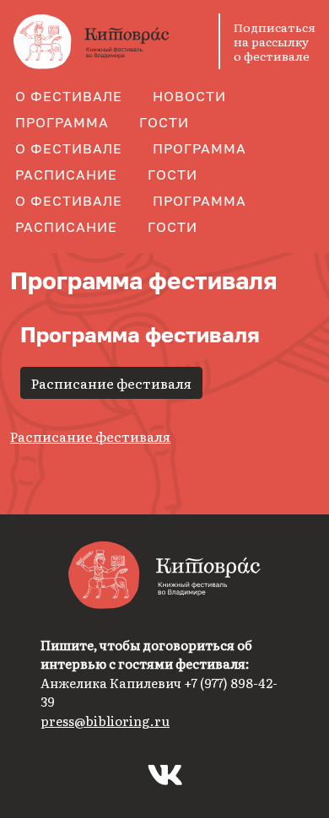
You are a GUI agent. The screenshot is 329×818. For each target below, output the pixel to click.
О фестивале (68, 96)
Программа (62, 122)
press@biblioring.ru (105, 720)
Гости (164, 122)
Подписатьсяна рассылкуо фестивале (275, 41)
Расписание (66, 174)
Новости (189, 96)
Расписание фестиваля (111, 383)
